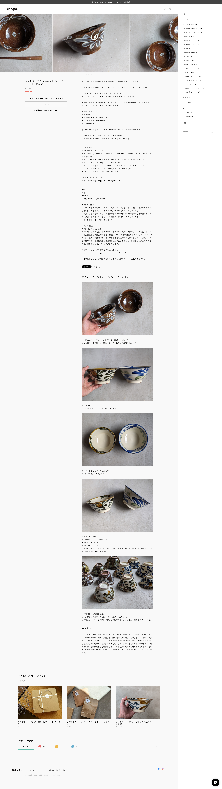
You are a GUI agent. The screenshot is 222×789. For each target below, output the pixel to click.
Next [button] (173, 43)
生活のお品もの (191, 52)
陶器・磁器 (189, 36)
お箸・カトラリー (192, 44)
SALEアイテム (191, 84)
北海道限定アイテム (193, 80)
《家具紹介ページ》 (193, 92)
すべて (26, 746)
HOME (186, 14)
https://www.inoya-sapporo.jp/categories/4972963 (104, 253)
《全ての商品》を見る (194, 28)
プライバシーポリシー (37, 770)
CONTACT (187, 103)
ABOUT (186, 19)
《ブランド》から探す (194, 32)
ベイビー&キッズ (192, 64)
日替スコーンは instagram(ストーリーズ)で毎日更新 (111, 2)
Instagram (189, 112)
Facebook (189, 116)
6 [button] (91, 74)
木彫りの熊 (189, 60)
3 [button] (86, 74)
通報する (97, 267)
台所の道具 (189, 48)
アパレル (188, 56)
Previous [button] (4, 43)
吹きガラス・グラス (193, 40)
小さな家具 (189, 72)
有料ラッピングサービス (194, 88)
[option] (88, 43)
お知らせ (186, 97)
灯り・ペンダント (192, 68)
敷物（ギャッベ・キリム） (195, 76)
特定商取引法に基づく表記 (57, 770)
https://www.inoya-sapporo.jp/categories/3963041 (104, 181)
